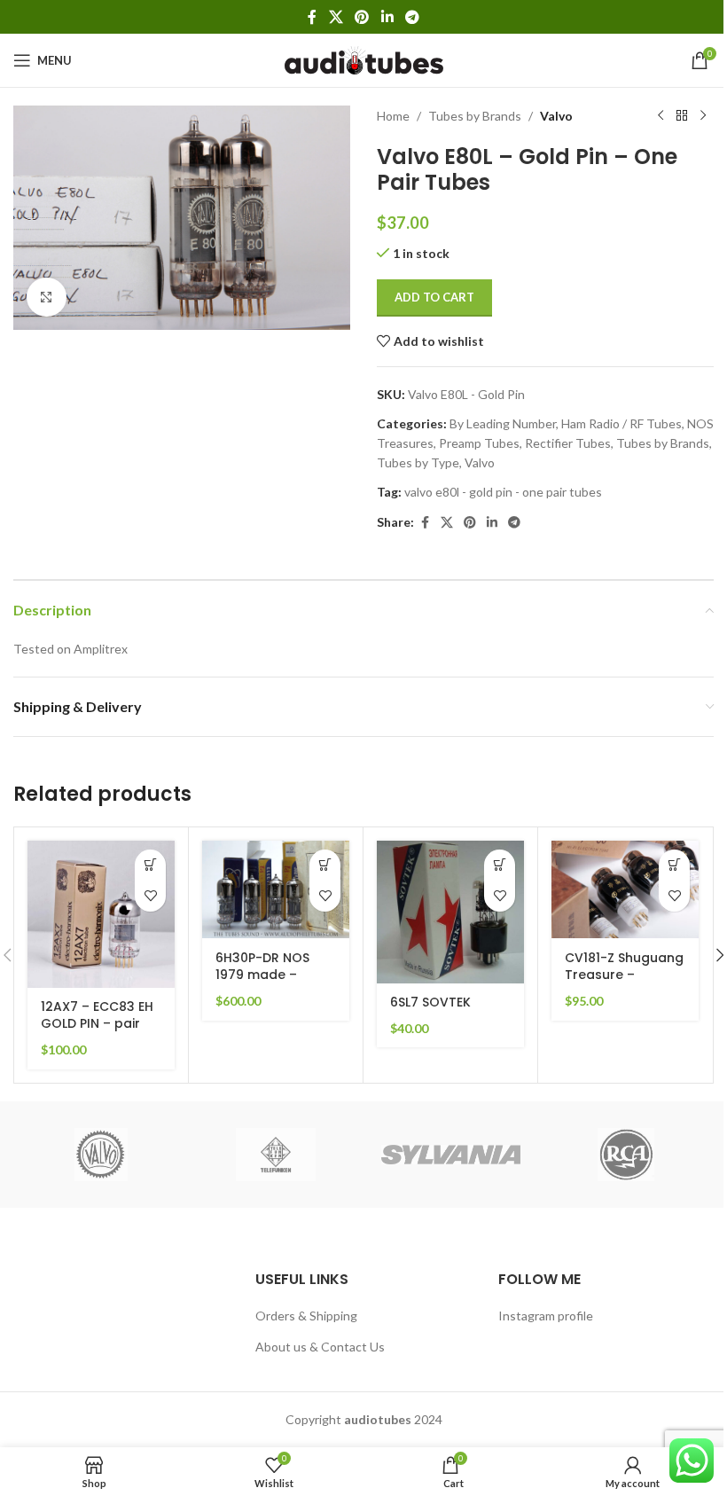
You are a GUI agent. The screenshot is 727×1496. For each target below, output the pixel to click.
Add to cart (434, 297)
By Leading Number (502, 423)
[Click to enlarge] (46, 297)
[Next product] (703, 116)
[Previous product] (660, 116)
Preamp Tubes (479, 442)
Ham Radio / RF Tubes (621, 423)
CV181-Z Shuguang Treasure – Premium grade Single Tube (624, 984)
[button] (150, 865)
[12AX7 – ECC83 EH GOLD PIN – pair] (101, 914)
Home (393, 115)
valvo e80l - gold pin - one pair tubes (503, 491)
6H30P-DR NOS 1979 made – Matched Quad (264, 975)
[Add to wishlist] (150, 896)
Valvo (556, 115)
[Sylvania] (451, 1154)
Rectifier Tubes (568, 442)
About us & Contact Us (320, 1346)
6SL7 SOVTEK (430, 1002)
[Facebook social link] (312, 17)
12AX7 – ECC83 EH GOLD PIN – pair (97, 1015)
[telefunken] (276, 1154)
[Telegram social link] (412, 17)
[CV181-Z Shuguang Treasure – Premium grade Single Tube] (625, 890)
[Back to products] (681, 116)
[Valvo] (100, 1154)
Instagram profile (545, 1315)
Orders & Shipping (306, 1315)
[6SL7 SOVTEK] (450, 912)
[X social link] (335, 17)
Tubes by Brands (474, 115)
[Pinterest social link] (362, 17)
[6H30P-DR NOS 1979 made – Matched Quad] (275, 890)
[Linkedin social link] (387, 17)
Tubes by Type (418, 462)
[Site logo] (364, 59)
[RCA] (625, 1154)
